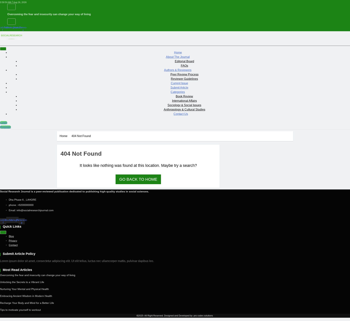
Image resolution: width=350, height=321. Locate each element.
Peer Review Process (184, 74)
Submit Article (179, 87)
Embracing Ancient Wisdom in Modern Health (26, 296)
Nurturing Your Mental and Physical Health (24, 289)
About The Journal (178, 56)
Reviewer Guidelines (184, 78)
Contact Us (181, 113)
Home (178, 52)
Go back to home (138, 179)
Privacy (13, 240)
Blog (11, 236)
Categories (178, 92)
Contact (13, 245)
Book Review (184, 96)
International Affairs (184, 100)
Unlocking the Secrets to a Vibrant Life (22, 282)
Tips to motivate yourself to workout (20, 309)
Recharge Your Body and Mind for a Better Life (27, 302)
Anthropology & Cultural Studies (184, 109)
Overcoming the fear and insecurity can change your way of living (49, 14)
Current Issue (179, 83)
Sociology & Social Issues (184, 105)
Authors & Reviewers (177, 70)
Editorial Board (184, 61)
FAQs (184, 65)
